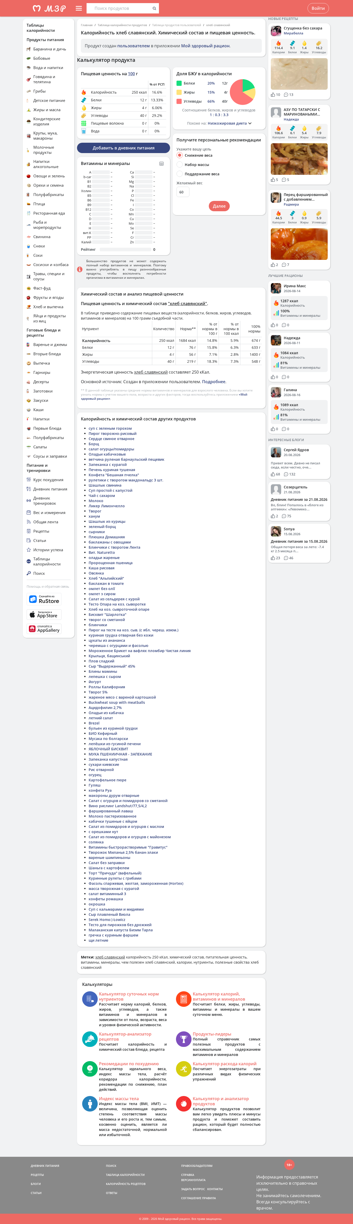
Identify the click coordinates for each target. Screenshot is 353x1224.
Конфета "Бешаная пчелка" (114, 474)
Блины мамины (103, 671)
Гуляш (95, 785)
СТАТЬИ (36, 1193)
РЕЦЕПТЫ (37, 1175)
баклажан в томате (106, 583)
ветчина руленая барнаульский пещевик (126, 459)
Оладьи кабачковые (107, 454)
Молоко (96, 500)
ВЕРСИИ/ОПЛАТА (193, 1180)
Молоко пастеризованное (112, 816)
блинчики (98, 624)
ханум (94, 516)
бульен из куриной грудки (113, 728)
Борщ (94, 443)
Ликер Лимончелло (107, 505)
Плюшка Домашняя (107, 536)
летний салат (101, 717)
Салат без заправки (107, 862)
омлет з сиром (102, 593)
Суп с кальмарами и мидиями (116, 909)
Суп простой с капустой (110, 490)
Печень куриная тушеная (112, 469)
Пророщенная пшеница (111, 562)
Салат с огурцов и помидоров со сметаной (128, 800)
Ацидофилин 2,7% (105, 707)
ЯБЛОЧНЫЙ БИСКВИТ (108, 748)
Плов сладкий (101, 661)
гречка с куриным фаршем (113, 935)
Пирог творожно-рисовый (112, 433)
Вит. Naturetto (102, 552)
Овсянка (96, 573)
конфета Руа (100, 790)
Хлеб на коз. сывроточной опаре (119, 609)
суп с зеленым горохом (110, 428)
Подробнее (213, 381)
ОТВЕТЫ (111, 1193)
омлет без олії (102, 588)
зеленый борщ (102, 526)
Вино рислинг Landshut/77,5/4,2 (118, 805)
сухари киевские (104, 764)
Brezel (94, 723)
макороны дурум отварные (114, 795)
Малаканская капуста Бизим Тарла (121, 929)
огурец (95, 774)
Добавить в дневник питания (124, 148)
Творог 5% (98, 692)
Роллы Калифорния (107, 686)
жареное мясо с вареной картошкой (122, 697)
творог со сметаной (107, 619)
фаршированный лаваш (111, 811)
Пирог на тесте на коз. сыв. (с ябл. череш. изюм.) (133, 630)
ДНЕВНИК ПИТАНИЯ (45, 1166)
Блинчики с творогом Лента (114, 547)
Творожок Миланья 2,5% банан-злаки (123, 852)
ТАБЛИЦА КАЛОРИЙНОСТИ (125, 1175)
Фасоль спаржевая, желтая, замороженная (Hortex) (136, 883)
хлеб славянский (218, 25)
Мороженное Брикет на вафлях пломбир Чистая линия (140, 650)
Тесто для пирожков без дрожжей (120, 924)
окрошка (97, 904)
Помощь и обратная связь (48, 586)
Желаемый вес (190, 183)
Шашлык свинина (105, 485)
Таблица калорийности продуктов (122, 25)
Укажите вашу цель (194, 149)
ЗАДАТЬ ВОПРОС (193, 1189)
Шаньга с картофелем (109, 867)
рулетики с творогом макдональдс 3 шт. (126, 480)
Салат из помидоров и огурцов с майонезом (130, 836)
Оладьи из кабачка (106, 712)
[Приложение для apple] (49, 614)
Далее (219, 206)
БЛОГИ (36, 1184)
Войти (318, 8)
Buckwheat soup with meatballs (117, 702)
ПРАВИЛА (209, 1198)
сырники (97, 531)
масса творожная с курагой (114, 888)
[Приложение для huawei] (49, 629)
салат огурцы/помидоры (111, 449)
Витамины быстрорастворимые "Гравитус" (128, 847)
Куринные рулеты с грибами (115, 878)
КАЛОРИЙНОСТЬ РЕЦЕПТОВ (125, 1184)
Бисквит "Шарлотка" (107, 614)
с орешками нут (103, 831)
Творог (95, 511)
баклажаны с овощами (110, 542)
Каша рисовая (101, 567)
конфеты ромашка (106, 898)
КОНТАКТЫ (215, 1189)
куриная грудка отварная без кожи (121, 635)
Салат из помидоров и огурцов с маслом (126, 826)
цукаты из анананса (107, 640)
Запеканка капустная (108, 759)
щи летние (98, 940)
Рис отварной (101, 769)
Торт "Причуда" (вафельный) (115, 873)
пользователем (133, 46)
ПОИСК (111, 1166)
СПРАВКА (187, 1175)
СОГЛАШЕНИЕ (191, 1198)
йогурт (95, 681)
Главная (87, 25)
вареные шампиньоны (109, 857)
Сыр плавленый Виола (109, 914)
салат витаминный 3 (107, 893)
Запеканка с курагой (108, 464)
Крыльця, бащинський (109, 655)
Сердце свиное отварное (111, 438)
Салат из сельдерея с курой (114, 598)
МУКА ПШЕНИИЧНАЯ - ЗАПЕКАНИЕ (120, 754)
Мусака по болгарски (108, 738)
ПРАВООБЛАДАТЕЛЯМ (196, 1166)
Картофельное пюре (107, 779)
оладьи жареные (104, 557)
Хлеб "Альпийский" (106, 578)
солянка (96, 842)
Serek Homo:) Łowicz (107, 919)
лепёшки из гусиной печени (115, 743)
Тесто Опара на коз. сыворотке (117, 604)
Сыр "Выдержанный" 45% (112, 666)
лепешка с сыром (105, 676)
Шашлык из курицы (107, 521)
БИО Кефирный (103, 733)
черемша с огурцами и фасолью (118, 645)
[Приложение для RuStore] (49, 599)
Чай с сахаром (102, 495)
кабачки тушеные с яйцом (113, 821)
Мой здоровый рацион (205, 46)
